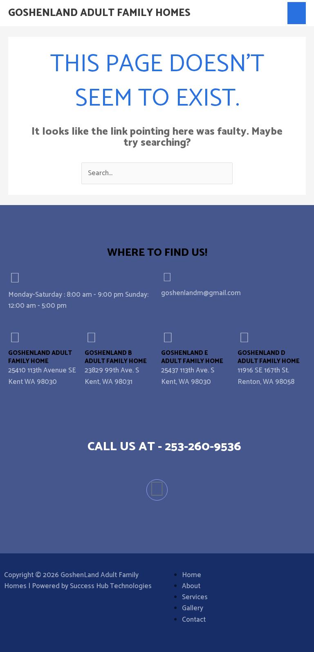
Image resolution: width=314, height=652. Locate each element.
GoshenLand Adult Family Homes (99, 13)
